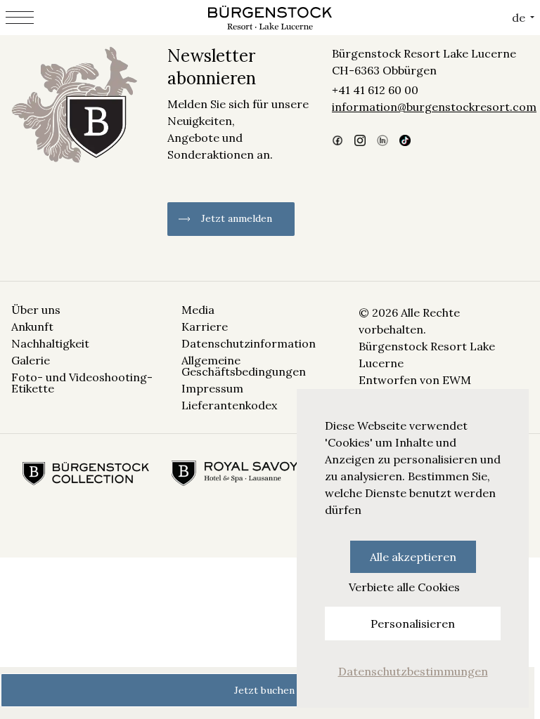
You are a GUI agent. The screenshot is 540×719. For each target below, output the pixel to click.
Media (197, 309)
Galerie (30, 360)
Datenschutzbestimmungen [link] (413, 671)
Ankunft (32, 326)
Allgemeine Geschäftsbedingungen (243, 366)
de (518, 18)
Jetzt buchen (264, 690)
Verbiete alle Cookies (404, 587)
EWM (456, 380)
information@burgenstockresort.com (430, 106)
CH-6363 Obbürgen (384, 70)
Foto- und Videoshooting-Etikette (82, 382)
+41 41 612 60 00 (375, 89)
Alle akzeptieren (413, 557)
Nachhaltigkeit (50, 343)
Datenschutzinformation (248, 343)
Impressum (212, 388)
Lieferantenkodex (229, 405)
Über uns (35, 309)
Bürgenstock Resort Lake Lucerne (424, 53)
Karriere (204, 326)
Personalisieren (413, 623)
